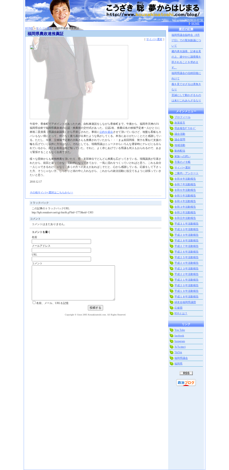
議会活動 (179, 134)
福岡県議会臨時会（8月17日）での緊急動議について (186, 40)
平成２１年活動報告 (186, 279)
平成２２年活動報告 (186, 274)
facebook (179, 335)
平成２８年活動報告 (186, 240)
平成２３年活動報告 (186, 268)
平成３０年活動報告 (186, 229)
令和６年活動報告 (185, 190)
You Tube (179, 330)
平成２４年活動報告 (186, 263)
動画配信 (179, 150)
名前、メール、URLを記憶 (52, 303)
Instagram (179, 341)
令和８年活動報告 (185, 178)
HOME (195, 23)
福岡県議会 (181, 358)
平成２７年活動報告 (186, 246)
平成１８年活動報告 (186, 296)
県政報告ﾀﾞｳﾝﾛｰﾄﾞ (185, 128)
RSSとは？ (180, 313)
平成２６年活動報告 (186, 251)
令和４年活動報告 (185, 201)
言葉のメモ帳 (182, 162)
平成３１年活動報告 (186, 223)
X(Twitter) (180, 346)
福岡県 (178, 363)
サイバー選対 (44, 28)
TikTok (178, 352)
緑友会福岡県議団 (185, 302)
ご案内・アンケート (186, 173)
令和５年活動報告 (185, 195)
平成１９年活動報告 (186, 291)
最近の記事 (186, 29)
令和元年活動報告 (185, 218)
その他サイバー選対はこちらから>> (51, 192)
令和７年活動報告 (185, 184)
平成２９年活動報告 (186, 234)
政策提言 (179, 122)
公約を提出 (106, 131)
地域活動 (179, 145)
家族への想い (182, 156)
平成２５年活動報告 (186, 257)
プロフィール (182, 117)
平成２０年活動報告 (186, 285)
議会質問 (179, 139)
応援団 (178, 307)
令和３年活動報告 (185, 206)
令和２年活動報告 (185, 212)
